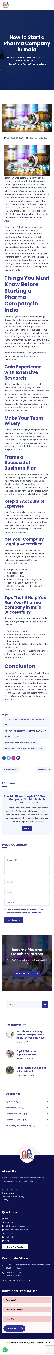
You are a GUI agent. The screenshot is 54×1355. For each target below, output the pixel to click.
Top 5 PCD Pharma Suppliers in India (26, 1053)
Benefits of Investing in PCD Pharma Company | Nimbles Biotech (27, 797)
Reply (26, 828)
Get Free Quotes (25, 974)
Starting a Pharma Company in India (21, 742)
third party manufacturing (20, 1126)
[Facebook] (4, 758)
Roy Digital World (27, 1349)
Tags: (5, 714)
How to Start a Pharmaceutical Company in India (24, 722)
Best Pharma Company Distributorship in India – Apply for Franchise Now (30, 1034)
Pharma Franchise (24, 60)
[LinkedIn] (18, 758)
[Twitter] (9, 758)
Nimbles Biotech (30, 214)
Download (12, 1328)
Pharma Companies (16, 1114)
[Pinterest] (13, 758)
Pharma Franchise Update (30, 57)
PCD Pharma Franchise (23, 689)
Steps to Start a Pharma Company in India (24, 749)
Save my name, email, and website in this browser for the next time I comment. (25, 911)
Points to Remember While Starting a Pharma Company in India (25, 733)
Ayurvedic (12, 1102)
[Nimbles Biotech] (5, 5)
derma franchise (15, 1108)
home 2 (10, 57)
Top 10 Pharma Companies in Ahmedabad (31, 1069)
